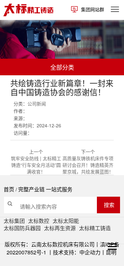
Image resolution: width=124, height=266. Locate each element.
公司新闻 (36, 103)
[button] (3, 50)
